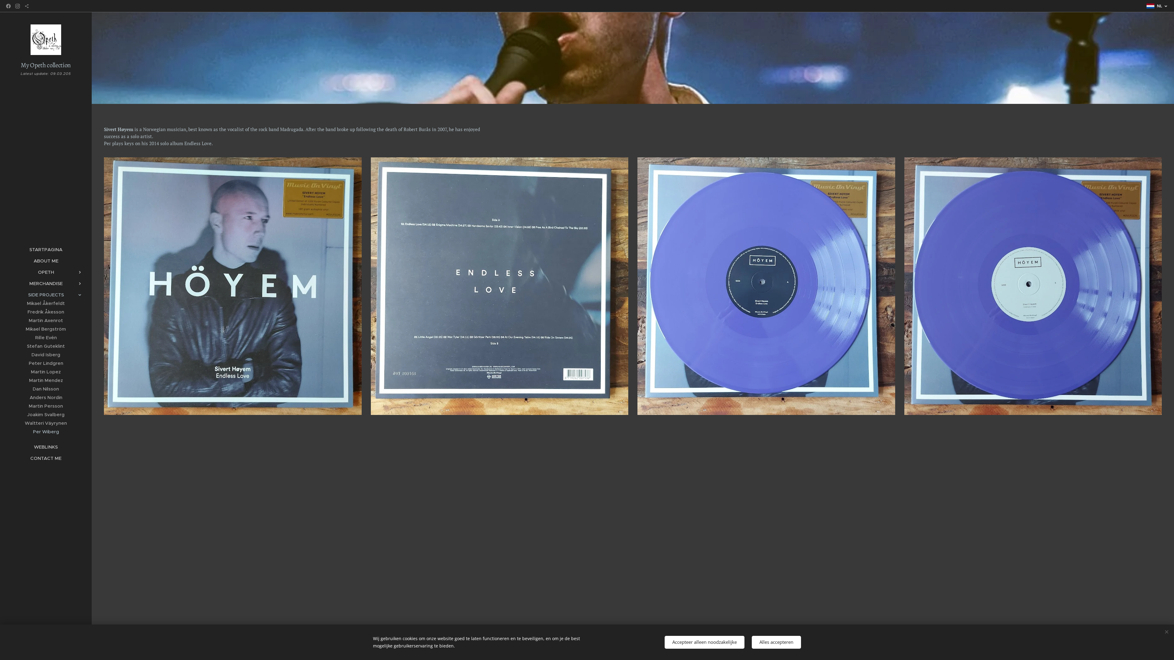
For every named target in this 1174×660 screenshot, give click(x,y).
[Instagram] (17, 6)
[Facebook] (8, 6)
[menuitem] (46, 249)
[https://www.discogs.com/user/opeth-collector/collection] (27, 6)
